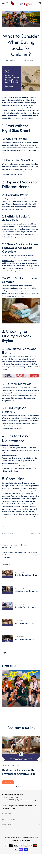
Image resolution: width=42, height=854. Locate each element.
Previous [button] (2, 759)
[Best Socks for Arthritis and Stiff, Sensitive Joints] (7, 622)
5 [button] (24, 786)
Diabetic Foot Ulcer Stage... (26, 607)
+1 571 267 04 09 (13, 797)
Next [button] (39, 759)
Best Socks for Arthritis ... (25, 623)
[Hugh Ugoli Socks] (21, 3)
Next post (34, 533)
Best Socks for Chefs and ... (26, 639)
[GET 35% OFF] (21, 688)
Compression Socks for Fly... (26, 591)
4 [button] (22, 786)
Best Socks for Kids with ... (26, 575)
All (4, 657)
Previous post (9, 533)
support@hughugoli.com (14, 795)
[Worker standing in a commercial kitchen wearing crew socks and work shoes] (7, 638)
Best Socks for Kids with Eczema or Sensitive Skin (18, 772)
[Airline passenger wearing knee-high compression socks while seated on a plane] (7, 590)
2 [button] (18, 786)
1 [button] (16, 786)
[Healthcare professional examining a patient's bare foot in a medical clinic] (7, 606)
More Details (8, 782)
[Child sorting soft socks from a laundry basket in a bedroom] (7, 573)
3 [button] (20, 786)
